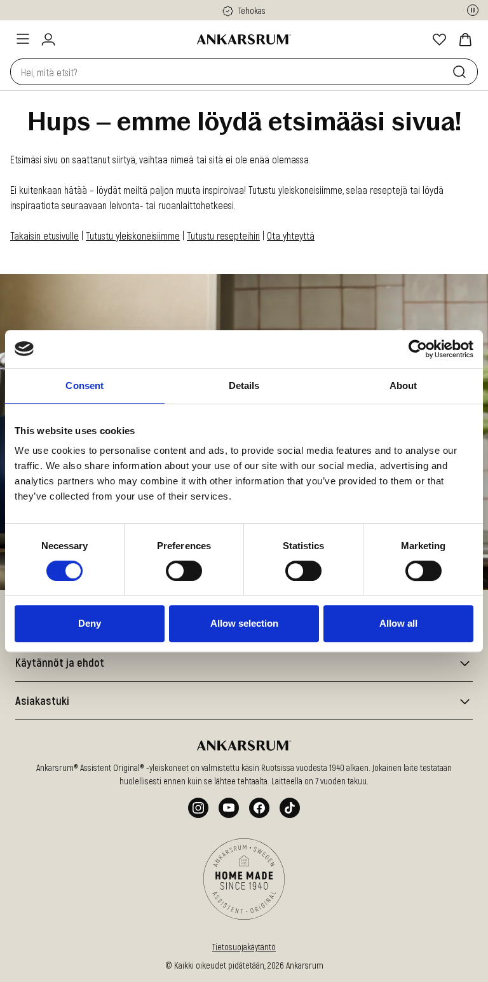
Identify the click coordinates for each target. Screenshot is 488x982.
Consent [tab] (84, 385)
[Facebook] (259, 808)
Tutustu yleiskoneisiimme (133, 235)
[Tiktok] (290, 808)
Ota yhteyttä (291, 235)
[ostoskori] (465, 39)
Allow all (398, 623)
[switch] (184, 571)
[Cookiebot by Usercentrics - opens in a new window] (417, 348)
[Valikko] (23, 38)
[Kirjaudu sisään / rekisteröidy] (48, 39)
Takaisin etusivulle (44, 235)
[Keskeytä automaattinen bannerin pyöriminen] (473, 10)
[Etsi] (462, 72)
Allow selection (244, 623)
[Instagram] (198, 808)
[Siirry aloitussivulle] (244, 39)
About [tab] (403, 385)
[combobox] (229, 72)
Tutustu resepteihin (223, 235)
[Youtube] (229, 808)
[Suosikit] (439, 39)
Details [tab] (244, 385)
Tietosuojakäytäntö (244, 946)
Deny (89, 623)
